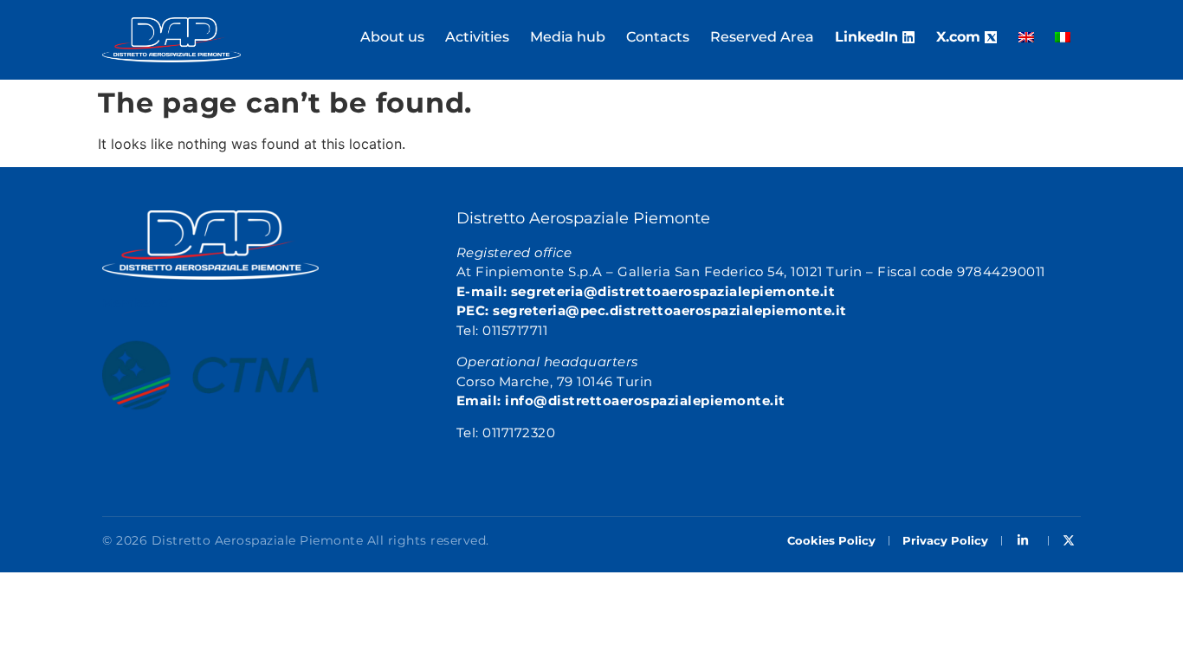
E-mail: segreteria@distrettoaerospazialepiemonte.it (646, 291)
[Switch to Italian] (1062, 37)
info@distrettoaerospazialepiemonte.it (645, 400)
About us (392, 37)
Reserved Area (762, 37)
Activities (477, 37)
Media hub (567, 37)
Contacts (657, 37)
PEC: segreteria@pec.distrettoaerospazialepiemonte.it (651, 310)
